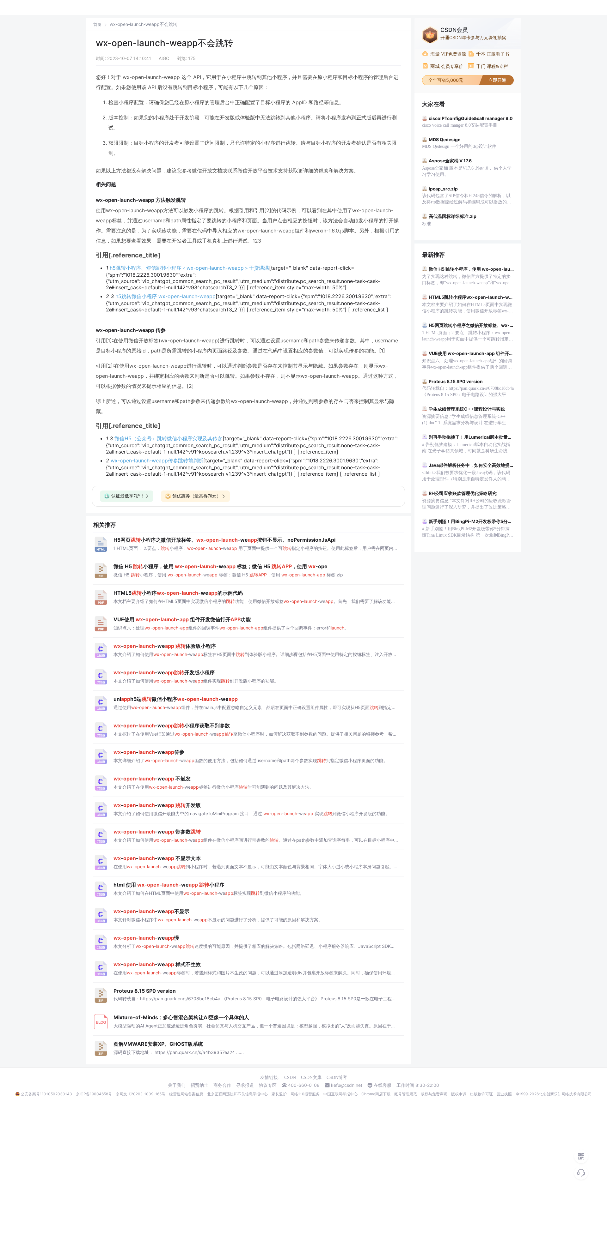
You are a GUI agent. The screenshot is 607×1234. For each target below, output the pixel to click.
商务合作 (222, 1085)
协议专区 (268, 1085)
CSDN (290, 1077)
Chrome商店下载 (375, 1094)
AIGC (164, 58)
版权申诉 (458, 1094)
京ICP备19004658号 (94, 1094)
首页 (97, 24)
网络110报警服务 (305, 1094)
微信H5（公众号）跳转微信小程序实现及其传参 (168, 438)
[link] (97, 24)
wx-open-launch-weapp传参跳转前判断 (157, 460)
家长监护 (279, 1094)
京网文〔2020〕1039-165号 (140, 1094)
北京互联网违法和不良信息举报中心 (237, 1094)
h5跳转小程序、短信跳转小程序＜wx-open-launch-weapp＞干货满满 (189, 268)
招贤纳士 (199, 1085)
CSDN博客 (337, 1077)
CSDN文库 (311, 1077)
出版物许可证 (481, 1094)
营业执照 (504, 1094)
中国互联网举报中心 (340, 1094)
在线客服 (382, 1085)
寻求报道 (245, 1085)
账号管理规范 (405, 1094)
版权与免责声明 (434, 1094)
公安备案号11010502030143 (46, 1094)
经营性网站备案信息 (186, 1094)
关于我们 (177, 1085)
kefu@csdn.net (346, 1085)
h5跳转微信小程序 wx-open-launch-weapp (165, 296)
